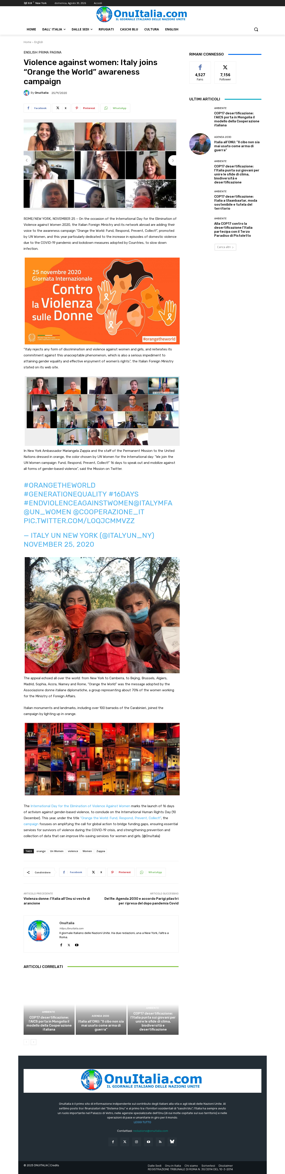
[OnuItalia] (27, 93)
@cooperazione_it (108, 512)
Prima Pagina (50, 52)
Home (27, 42)
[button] (256, 29)
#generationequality (65, 494)
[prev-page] (26, 1042)
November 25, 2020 (59, 544)
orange (41, 851)
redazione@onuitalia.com (150, 1130)
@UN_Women (47, 512)
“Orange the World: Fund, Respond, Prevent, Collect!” (120, 818)
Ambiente (48, 1012)
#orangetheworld (60, 485)
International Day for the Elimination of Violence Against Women (80, 806)
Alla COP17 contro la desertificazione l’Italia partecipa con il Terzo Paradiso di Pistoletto (233, 230)
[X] (69, 944)
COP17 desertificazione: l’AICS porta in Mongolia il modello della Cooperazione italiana (49, 1023)
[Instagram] (136, 1142)
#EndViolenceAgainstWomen (78, 503)
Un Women (56, 851)
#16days (123, 494)
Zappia (100, 851)
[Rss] (160, 1142)
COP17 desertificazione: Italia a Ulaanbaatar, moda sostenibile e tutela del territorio (235, 203)
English (38, 42)
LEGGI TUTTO (142, 1122)
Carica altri (224, 247)
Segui (225, 65)
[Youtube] (76, 944)
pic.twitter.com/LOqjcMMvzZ (79, 520)
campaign (31, 824)
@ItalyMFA (152, 503)
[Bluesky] (172, 1142)
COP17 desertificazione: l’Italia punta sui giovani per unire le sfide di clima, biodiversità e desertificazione (153, 1021)
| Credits (54, 1165)
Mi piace (200, 65)
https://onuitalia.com (71, 928)
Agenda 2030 (100, 1016)
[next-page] (33, 1042)
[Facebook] (61, 944)
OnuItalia (42, 92)
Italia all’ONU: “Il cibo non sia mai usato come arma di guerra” (101, 1025)
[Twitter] (124, 1142)
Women (87, 851)
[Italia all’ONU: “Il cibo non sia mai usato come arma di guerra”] (101, 1004)
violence (73, 851)
